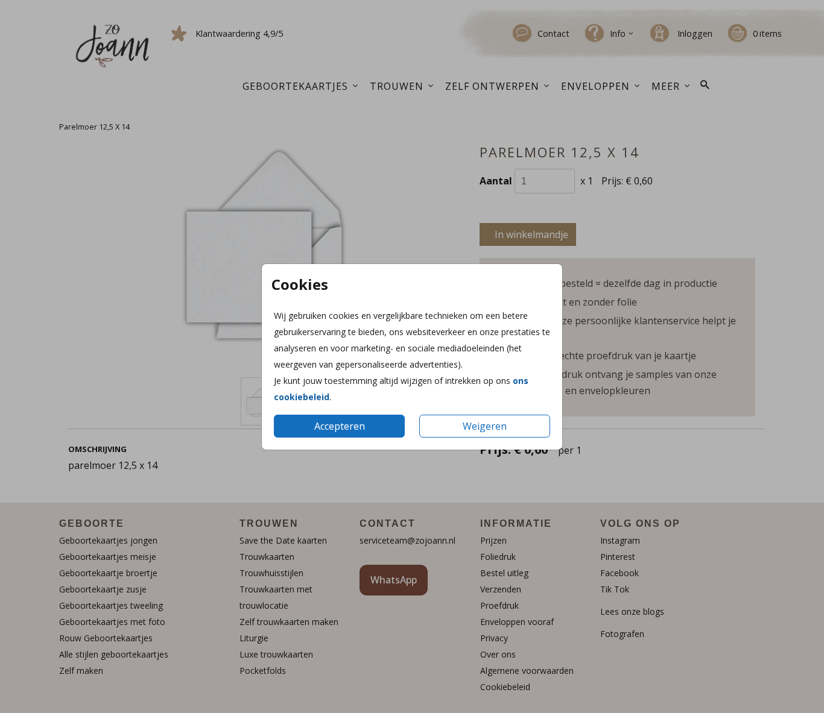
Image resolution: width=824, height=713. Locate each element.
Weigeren (485, 426)
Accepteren (339, 426)
